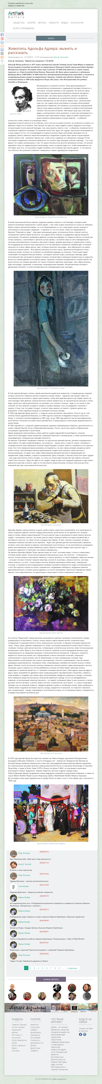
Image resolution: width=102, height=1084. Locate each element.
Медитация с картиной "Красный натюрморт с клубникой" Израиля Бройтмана (42, 950)
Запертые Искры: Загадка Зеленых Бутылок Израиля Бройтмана (36, 927)
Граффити (34, 1050)
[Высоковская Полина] (73, 996)
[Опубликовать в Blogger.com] (2, 45)
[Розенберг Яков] (88, 996)
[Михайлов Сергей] (58, 996)
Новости (54, 22)
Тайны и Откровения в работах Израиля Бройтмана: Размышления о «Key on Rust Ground (47, 939)
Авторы (42, 22)
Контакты (15, 1050)
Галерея (31, 22)
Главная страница (19, 1024)
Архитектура (35, 1048)
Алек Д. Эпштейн (60, 57)
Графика (33, 1030)
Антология (77, 22)
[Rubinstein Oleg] (13, 988)
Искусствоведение (23, 28)
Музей (14, 1043)
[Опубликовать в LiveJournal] (2, 60)
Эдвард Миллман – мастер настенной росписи (29, 881)
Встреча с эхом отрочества (21, 870)
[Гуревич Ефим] (73, 988)
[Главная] (19, 14)
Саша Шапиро (23, 886)
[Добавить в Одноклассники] (2, 57)
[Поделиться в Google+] (2, 38)
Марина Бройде (24, 897)
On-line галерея (18, 1027)
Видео (64, 22)
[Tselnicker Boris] (88, 988)
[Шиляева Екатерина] (43, 996)
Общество (19, 22)
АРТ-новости (17, 1035)
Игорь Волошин (24, 853)
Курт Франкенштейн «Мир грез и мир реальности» (30, 859)
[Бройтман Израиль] (13, 996)
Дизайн (33, 1045)
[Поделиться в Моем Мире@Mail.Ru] (2, 53)
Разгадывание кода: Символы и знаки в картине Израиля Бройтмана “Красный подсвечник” (47, 916)
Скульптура (34, 1027)
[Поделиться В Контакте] (2, 49)
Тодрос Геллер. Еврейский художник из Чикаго (29, 961)
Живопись (34, 1024)
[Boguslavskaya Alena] (28, 996)
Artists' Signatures (19, 1045)
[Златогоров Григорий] (58, 988)
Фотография (35, 1037)
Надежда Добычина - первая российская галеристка (31, 892)
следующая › (73, 968)
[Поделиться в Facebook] (2, 34)
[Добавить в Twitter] (2, 42)
